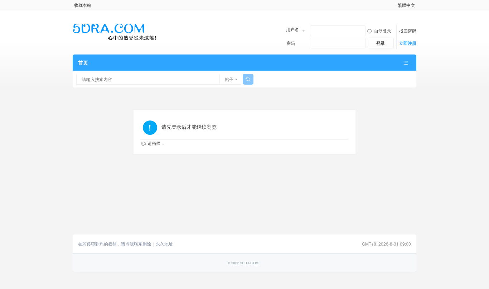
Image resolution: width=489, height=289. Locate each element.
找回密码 (407, 31)
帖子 (229, 79)
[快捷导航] (405, 63)
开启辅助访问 (394, 5)
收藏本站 (82, 5)
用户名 (292, 29)
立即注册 (407, 43)
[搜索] (248, 79)
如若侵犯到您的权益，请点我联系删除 (114, 244)
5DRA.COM (249, 262)
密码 (290, 43)
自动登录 (382, 31)
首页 (83, 62)
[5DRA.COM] (115, 32)
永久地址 (164, 244)
